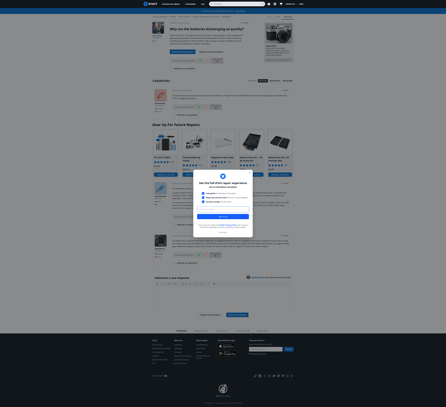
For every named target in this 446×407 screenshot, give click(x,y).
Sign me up (223, 216)
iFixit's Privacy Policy (228, 225)
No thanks (223, 232)
